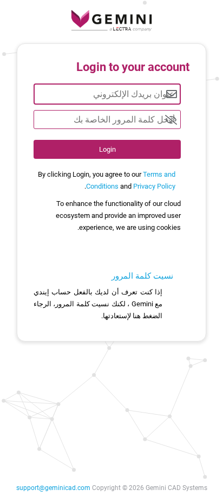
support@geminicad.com (53, 488)
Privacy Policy (154, 186)
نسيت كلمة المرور (142, 276)
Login (107, 149)
